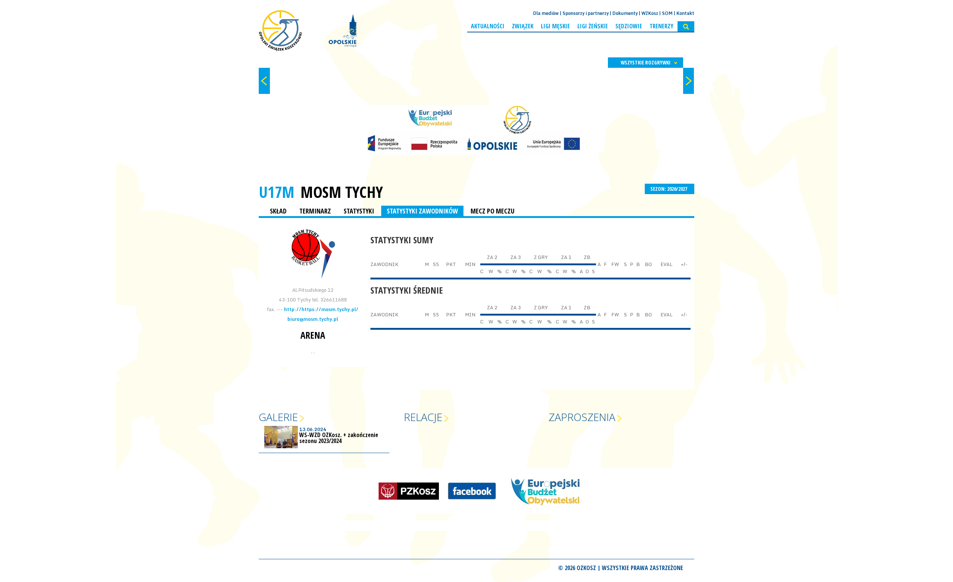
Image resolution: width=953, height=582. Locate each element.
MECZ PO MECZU (492, 210)
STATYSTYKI (359, 210)
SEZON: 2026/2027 (669, 188)
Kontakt (685, 13)
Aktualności (487, 26)
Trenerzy (661, 26)
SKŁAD (278, 210)
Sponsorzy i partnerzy (585, 13)
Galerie (278, 417)
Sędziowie (628, 26)
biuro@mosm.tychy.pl (312, 319)
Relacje (423, 417)
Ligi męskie (555, 26)
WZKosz (649, 13)
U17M (276, 191)
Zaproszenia (582, 417)
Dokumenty (625, 13)
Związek (522, 26)
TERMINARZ (315, 210)
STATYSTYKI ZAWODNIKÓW (422, 210)
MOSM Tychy (341, 192)
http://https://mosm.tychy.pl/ (321, 309)
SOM (667, 13)
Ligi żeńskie (592, 26)
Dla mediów (546, 13)
